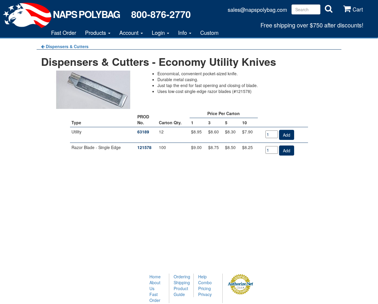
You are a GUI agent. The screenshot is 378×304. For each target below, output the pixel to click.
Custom (209, 32)
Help (202, 277)
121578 (144, 147)
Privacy (205, 294)
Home (155, 277)
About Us (154, 285)
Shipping (181, 282)
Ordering (181, 277)
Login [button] (159, 32)
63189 (143, 132)
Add (286, 135)
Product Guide (181, 291)
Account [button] (129, 32)
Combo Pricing (205, 285)
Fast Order (63, 32)
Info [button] (183, 32)
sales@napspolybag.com (257, 9)
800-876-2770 (160, 14)
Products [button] (96, 32)
